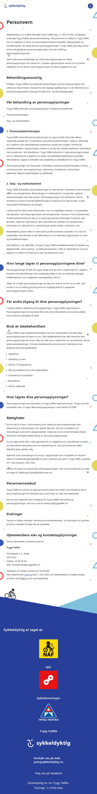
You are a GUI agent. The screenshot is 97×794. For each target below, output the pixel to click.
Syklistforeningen (48, 698)
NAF (48, 667)
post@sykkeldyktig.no (48, 762)
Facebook (56, 773)
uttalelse (28, 574)
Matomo (24, 578)
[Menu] (90, 5)
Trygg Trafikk (48, 731)
